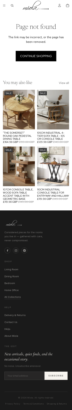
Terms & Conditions (33, 403)
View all (64, 83)
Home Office (11, 290)
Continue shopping (36, 56)
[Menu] (4, 5)
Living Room (11, 269)
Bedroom (9, 283)
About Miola (11, 335)
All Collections (12, 297)
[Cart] (68, 5)
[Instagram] (16, 250)
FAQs (7, 329)
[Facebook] (7, 250)
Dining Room (11, 276)
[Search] (12, 5)
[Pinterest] (24, 250)
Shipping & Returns (57, 403)
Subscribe (56, 375)
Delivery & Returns (15, 315)
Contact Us (10, 322)
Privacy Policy (12, 403)
